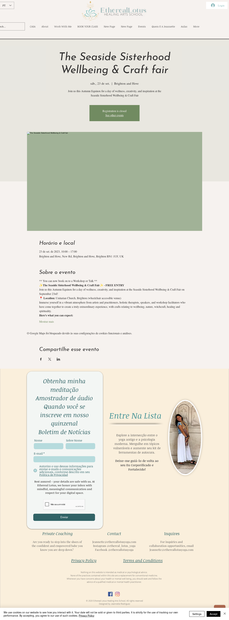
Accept (213, 614)
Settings (196, 614)
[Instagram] (117, 594)
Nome (38, 440)
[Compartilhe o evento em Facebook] (41, 359)
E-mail (38, 453)
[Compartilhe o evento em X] (49, 359)
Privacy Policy (86, 615)
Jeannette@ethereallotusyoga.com (114, 542)
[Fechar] (225, 614)
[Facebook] (110, 594)
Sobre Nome (74, 440)
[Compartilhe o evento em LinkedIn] (58, 359)
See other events (114, 115)
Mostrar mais (46, 321)
